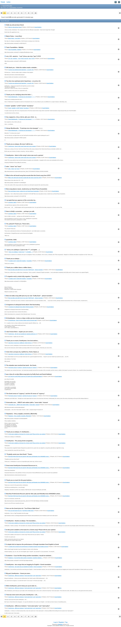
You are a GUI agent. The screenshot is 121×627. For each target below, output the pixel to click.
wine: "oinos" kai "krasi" (13, 166)
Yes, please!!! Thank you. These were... (18, 223)
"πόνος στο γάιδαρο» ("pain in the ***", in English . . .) (22, 249)
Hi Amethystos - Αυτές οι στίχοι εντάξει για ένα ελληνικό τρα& (25, 318)
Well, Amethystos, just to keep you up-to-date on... (21, 585)
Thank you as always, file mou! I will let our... (19, 144)
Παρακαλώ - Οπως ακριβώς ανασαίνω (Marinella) (21, 413)
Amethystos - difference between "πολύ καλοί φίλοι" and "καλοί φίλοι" (24, 575)
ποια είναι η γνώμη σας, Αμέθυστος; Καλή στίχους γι (20, 342)
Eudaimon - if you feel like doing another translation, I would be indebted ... (29, 555)
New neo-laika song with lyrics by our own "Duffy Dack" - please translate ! (25, 269)
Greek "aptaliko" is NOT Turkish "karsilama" (20, 106)
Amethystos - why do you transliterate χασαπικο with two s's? (22, 334)
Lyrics (8, 2)
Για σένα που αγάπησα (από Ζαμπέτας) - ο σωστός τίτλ (21, 69)
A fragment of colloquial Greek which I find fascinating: (23, 304)
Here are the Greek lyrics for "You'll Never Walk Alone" (23, 508)
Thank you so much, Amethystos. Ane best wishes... (22, 340)
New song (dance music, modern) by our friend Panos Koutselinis (26, 189)
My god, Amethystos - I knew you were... (18, 573)
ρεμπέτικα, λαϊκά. (12, 202)
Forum (3, 2)
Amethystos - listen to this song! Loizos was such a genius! (22, 146)
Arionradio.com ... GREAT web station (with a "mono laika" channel (27, 402)
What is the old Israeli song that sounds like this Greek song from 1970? (28, 175)
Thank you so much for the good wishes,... (19, 480)
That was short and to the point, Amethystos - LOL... (22, 594)
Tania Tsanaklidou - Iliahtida (14, 47)
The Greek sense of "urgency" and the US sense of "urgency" (22, 367)
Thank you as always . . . (13, 258)
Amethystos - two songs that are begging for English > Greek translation (28, 564)
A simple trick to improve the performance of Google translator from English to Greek (32, 544)
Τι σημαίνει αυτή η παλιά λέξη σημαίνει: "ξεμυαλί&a (20, 260)
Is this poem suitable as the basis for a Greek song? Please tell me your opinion (26, 434)
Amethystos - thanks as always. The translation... (21, 520)
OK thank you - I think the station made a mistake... (22, 67)
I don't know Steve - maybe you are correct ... (20, 331)
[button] (4, 13)
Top (66, 622)
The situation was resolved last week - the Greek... (21, 365)
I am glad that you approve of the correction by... (21, 200)
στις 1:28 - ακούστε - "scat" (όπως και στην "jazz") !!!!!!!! (23, 56)
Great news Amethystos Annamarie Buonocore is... (22, 465)
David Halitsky (38, 27)
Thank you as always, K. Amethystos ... (18, 432)
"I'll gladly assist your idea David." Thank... (19, 454)
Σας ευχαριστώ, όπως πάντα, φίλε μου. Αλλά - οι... (21, 117)
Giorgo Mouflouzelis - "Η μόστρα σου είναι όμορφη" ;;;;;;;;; (21, 96)
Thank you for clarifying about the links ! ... (19, 94)
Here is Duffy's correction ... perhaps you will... (20, 211)
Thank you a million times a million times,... (19, 267)
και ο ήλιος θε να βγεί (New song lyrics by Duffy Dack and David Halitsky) (29, 374)
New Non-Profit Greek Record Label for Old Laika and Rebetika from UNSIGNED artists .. (29, 456)
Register (61, 622)
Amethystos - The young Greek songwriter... (20, 440)
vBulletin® (60, 624)
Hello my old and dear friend (15, 25)
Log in (56, 622)
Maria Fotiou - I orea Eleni (14, 36)
